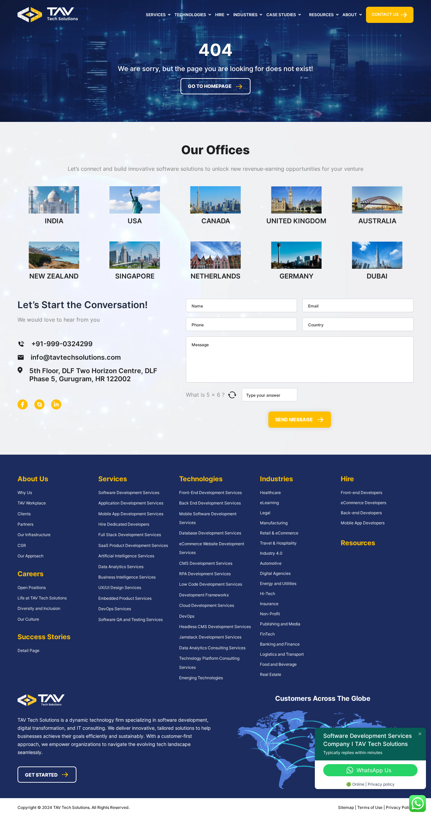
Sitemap (346, 807)
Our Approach (30, 555)
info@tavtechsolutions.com (76, 357)
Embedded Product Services (125, 598)
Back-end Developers (361, 512)
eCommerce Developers (363, 502)
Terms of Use (370, 807)
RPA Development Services (205, 573)
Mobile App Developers (363, 522)
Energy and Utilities (278, 583)
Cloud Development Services (206, 605)
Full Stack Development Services (129, 534)
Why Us (25, 492)
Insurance (269, 603)
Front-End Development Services (210, 492)
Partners (25, 524)
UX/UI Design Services (119, 587)
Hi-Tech (267, 593)
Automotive (270, 563)
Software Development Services (128, 492)
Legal (265, 512)
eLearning (269, 502)
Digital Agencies (275, 573)
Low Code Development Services (210, 584)
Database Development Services (210, 532)
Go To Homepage (210, 86)
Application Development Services (130, 502)
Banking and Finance (280, 644)
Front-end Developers (361, 492)
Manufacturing (274, 522)
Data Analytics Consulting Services (212, 647)
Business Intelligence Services (127, 577)
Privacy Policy (399, 807)
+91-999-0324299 (62, 344)
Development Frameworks (204, 594)
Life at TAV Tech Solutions (42, 597)
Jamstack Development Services (210, 637)
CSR (22, 545)
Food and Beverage (278, 664)
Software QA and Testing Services (130, 619)
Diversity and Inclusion (39, 608)
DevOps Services (114, 608)
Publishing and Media (280, 623)
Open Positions (32, 587)
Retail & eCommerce (279, 532)
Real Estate (270, 674)
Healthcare (270, 492)
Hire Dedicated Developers (123, 524)
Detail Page (28, 650)
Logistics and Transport (282, 654)
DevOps (186, 616)
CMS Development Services (205, 563)
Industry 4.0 (271, 553)
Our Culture (28, 619)
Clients (24, 513)
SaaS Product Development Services (133, 545)
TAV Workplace (32, 502)
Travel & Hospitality (278, 543)
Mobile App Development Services (130, 513)
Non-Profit (270, 613)
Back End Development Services (210, 502)
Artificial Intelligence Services (126, 555)
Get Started (41, 775)
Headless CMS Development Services (215, 626)
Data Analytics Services (120, 566)
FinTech (267, 633)
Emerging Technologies (201, 677)
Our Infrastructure (34, 534)
